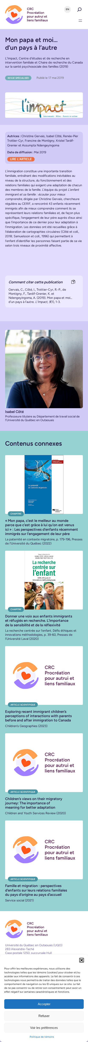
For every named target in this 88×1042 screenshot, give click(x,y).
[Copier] (73, 282)
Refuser (44, 1016)
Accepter (44, 1004)
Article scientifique (22, 704)
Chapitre (15, 513)
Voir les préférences (44, 1028)
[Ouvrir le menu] (80, 20)
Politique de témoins (42, 1036)
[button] (81, 960)
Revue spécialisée (18, 78)
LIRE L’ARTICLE (21, 159)
